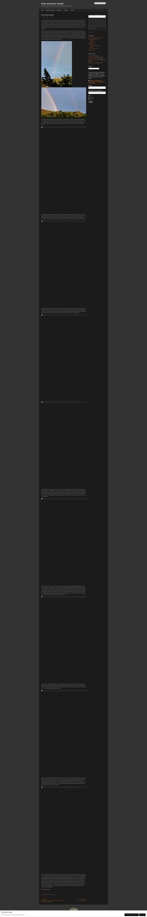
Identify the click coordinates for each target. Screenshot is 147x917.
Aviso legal (65, 10)
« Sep (89, 32)
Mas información (21, 914)
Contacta (72, 10)
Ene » (92, 32)
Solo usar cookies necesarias (131, 914)
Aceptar (142, 914)
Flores (43, 894)
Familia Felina (93, 42)
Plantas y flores (93, 44)
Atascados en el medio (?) (93, 60)
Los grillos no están (92, 57)
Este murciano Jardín (52, 3)
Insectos (50, 894)
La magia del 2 (91, 62)
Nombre (90, 85)
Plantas (54, 894)
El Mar (91, 40)
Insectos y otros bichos (95, 46)
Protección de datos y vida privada (95, 37)
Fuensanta (51, 17)
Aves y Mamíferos (93, 48)
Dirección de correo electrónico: (95, 90)
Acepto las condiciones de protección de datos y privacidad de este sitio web (96, 82)
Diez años (90, 56)
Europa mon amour (92, 58)
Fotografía (59, 10)
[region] (73, 913)
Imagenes (47, 894)
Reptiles (91, 47)
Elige (89, 95)
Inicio (42, 10)
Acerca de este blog (50, 10)
